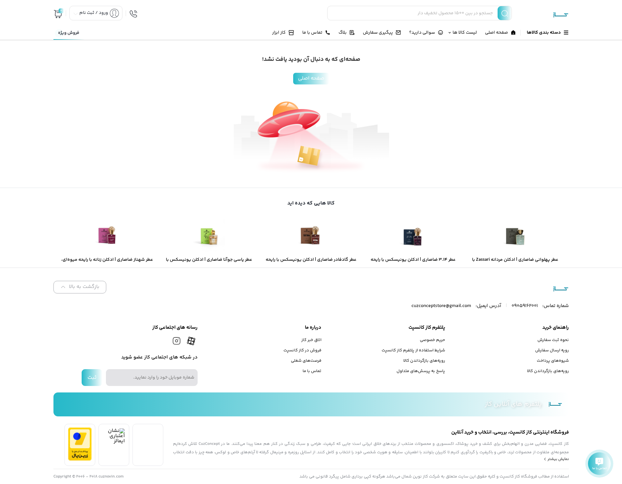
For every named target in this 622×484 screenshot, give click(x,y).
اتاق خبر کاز (311, 340)
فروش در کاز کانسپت (302, 350)
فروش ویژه (68, 33)
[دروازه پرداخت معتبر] (80, 460)
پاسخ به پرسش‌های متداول (421, 371)
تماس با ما (312, 371)
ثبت (92, 377)
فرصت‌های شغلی (306, 361)
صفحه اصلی (311, 78)
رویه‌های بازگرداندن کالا (548, 371)
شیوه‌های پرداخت (553, 361)
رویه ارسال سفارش (552, 350)
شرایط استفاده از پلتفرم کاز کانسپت (413, 350)
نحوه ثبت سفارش (553, 340)
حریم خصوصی (432, 340)
